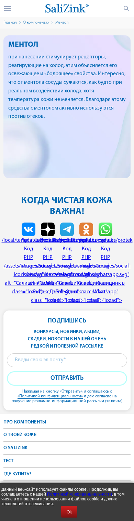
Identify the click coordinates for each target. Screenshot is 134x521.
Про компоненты (24, 422)
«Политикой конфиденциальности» (50, 396)
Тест (8, 461)
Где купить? (17, 474)
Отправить (67, 378)
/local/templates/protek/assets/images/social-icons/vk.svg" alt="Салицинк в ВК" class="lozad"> (28, 266)
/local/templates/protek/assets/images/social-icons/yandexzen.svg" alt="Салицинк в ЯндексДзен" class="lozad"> (48, 270)
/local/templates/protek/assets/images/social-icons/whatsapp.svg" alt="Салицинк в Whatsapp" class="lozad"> (105, 270)
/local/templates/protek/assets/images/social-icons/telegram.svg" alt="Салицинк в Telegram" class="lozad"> (67, 270)
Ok (69, 511)
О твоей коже (19, 435)
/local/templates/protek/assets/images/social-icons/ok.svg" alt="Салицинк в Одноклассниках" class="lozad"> (86, 270)
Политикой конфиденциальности (79, 494)
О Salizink (15, 448)
